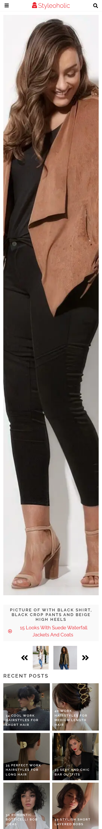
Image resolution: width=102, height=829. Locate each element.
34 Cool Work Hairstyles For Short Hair (22, 720)
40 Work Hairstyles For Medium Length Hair (71, 718)
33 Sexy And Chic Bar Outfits (72, 772)
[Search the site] (95, 6)
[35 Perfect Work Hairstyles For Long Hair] (26, 756)
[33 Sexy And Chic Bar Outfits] (75, 756)
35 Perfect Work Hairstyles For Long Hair (23, 769)
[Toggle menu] (6, 6)
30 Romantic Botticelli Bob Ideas (22, 819)
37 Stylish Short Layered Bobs (73, 822)
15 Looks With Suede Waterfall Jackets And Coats (53, 631)
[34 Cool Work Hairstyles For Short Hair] (26, 707)
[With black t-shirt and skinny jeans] (65, 658)
